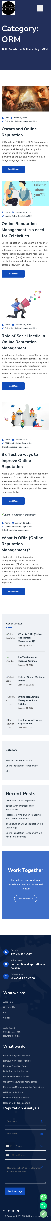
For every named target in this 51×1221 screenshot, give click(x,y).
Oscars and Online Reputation (21, 800)
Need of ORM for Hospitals (16, 1103)
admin (7, 212)
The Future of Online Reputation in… (30, 721)
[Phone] (43, 1205)
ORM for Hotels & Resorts (16, 1097)
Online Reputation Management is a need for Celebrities (23, 230)
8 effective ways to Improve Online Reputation (20, 461)
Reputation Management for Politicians (23, 1087)
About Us (8, 1002)
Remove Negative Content (16, 1066)
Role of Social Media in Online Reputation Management (23, 342)
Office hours (17, 974)
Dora (7, 118)
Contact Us (9, 1007)
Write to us (16, 960)
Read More (13, 169)
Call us (14, 950)
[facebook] (4, 1211)
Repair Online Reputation (16, 1076)
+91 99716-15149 (21, 954)
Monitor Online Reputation (16, 216)
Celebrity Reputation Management (20, 1082)
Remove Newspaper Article (17, 1061)
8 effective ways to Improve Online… (29, 659)
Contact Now (24, 898)
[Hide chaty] (43, 1214)
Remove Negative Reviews (16, 1055)
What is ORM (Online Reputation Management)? (22, 544)
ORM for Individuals (13, 1092)
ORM (35, 121)
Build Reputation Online (15, 1071)
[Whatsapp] (43, 1197)
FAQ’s (6, 1012)
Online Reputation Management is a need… (28, 700)
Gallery (6, 1017)
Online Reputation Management (19, 121)
